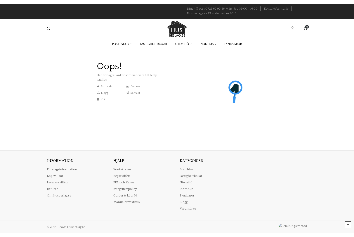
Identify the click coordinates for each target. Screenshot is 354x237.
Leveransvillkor (58, 182)
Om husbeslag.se (59, 195)
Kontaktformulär (276, 8)
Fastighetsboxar (191, 176)
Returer (52, 189)
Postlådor (186, 169)
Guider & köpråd (125, 195)
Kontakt (134, 92)
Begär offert (121, 176)
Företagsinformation (62, 169)
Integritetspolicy (125, 189)
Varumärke (188, 208)
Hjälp (103, 99)
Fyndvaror (187, 195)
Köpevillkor (55, 176)
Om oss (134, 86)
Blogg (104, 92)
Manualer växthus (126, 202)
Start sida (105, 86)
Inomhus (186, 189)
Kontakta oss (122, 169)
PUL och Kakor (123, 182)
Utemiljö (186, 182)
